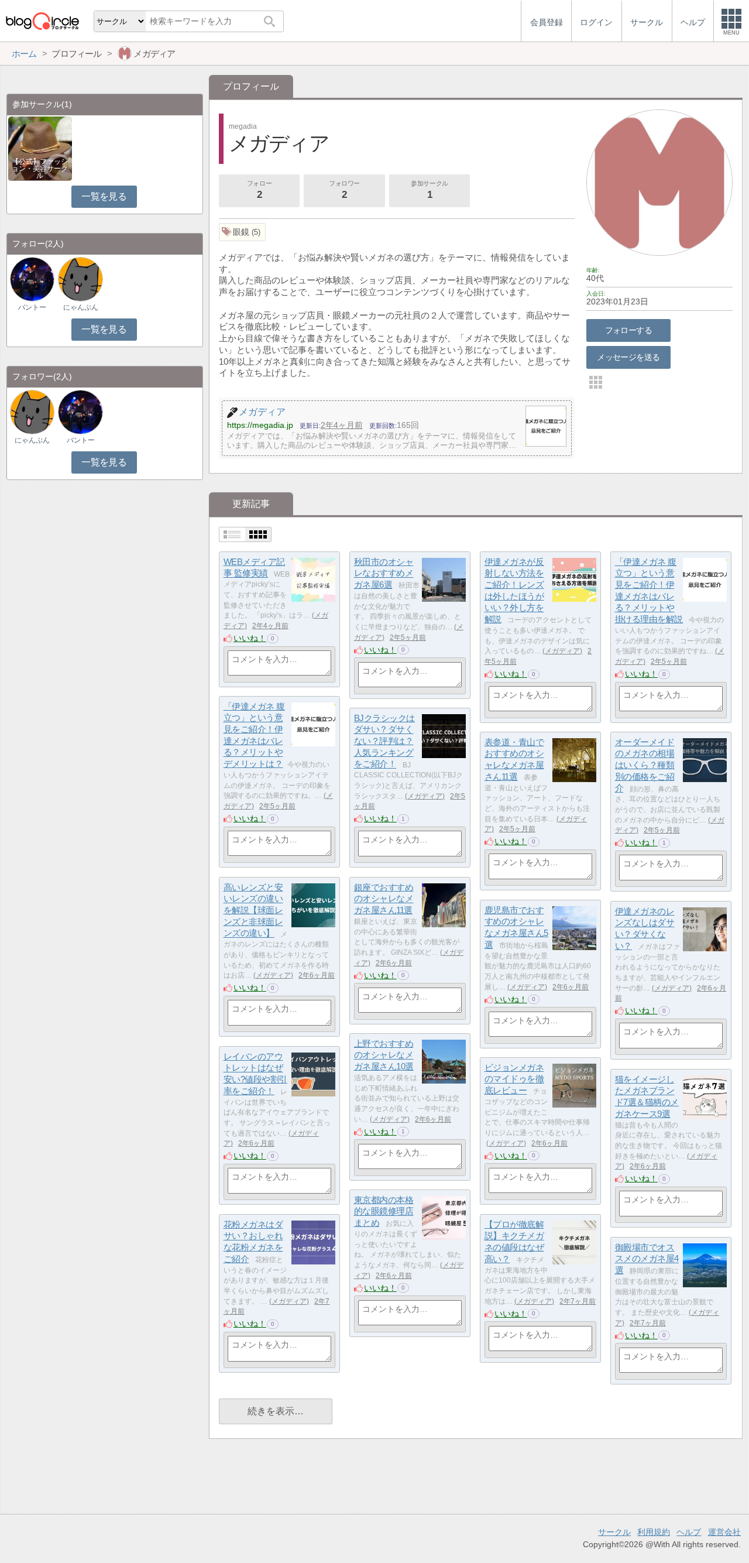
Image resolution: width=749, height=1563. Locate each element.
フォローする (628, 330)
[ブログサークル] (42, 21)
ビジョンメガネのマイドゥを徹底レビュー (514, 1078)
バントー (32, 307)
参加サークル (429, 190)
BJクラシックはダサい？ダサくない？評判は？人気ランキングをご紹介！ (384, 741)
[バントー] (32, 279)
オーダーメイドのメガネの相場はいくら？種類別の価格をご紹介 (645, 765)
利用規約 (653, 1532)
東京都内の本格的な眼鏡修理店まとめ (384, 1211)
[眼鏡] (242, 232)
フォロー (259, 190)
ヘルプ (688, 1532)
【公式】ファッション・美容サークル (40, 168)
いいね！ (249, 638)
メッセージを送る (628, 357)
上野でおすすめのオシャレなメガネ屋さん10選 (384, 1054)
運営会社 (724, 1532)
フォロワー (344, 190)
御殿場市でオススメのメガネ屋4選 (647, 1258)
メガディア (562, 650)
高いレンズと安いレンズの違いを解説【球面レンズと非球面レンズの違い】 (253, 910)
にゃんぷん (80, 307)
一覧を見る (103, 196)
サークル (614, 1532)
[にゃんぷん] (80, 279)
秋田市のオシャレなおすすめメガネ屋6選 (384, 573)
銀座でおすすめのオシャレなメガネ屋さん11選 (384, 898)
